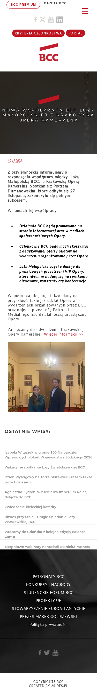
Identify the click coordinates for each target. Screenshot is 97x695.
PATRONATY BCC (48, 576)
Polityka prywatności (48, 624)
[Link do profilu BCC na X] (42, 20)
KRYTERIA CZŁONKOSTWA (38, 33)
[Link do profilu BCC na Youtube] (51, 19)
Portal (76, 33)
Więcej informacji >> (64, 334)
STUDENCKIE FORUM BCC (48, 592)
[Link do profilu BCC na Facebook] (35, 19)
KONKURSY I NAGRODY (48, 584)
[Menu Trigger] (85, 11)
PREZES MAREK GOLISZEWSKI (48, 616)
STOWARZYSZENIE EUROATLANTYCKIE (48, 608)
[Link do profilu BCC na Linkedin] (59, 19)
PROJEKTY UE (48, 600)
